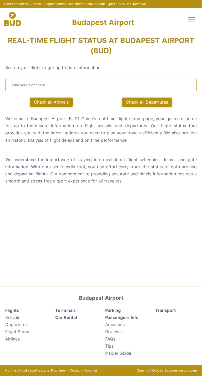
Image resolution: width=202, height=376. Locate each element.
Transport (165, 310)
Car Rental (66, 317)
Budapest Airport (103, 22)
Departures (16, 324)
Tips (109, 346)
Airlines (12, 339)
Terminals (65, 310)
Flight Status (17, 331)
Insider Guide (118, 353)
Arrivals (12, 317)
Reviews (113, 331)
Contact (76, 370)
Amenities (115, 324)
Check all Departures (147, 102)
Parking (113, 310)
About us (91, 370)
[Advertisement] (101, 239)
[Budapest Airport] (12, 19)
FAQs (110, 339)
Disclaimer (59, 370)
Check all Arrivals (51, 102)
